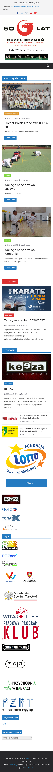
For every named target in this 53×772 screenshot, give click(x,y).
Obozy (7, 176)
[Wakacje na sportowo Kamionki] (26, 222)
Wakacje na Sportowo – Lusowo (20, 187)
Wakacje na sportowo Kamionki (19, 252)
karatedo (24, 325)
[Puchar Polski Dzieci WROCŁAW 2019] (26, 96)
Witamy (30, 483)
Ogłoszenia (9, 315)
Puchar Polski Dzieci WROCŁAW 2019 (26, 125)
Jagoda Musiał (25, 118)
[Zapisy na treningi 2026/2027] (26, 298)
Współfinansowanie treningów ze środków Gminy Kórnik (33, 416)
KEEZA (8, 389)
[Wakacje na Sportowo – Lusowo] (26, 158)
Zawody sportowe (11, 114)
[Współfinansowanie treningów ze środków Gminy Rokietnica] (10, 432)
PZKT (4, 724)
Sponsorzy (8, 384)
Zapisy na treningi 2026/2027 (24, 320)
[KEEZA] (26, 367)
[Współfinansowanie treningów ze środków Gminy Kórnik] (10, 418)
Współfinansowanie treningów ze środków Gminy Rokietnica (33, 429)
